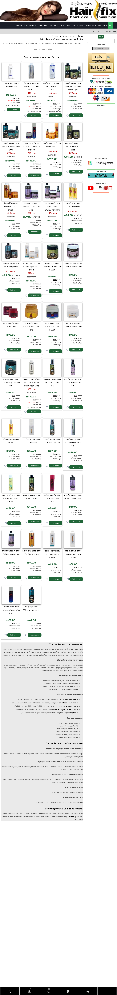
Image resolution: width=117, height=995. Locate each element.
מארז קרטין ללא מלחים (68, 700)
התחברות (101, 31)
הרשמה (93, 31)
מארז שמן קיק (71, 706)
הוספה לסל (13, 109)
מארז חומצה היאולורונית (67, 703)
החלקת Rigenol (70, 713)
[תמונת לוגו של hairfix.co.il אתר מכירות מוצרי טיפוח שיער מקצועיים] (58, 21)
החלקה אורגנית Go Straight (65, 710)
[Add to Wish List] (5, 109)
